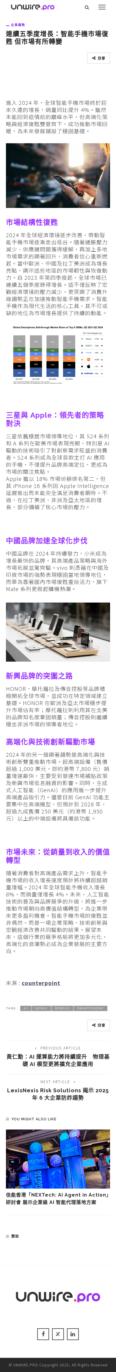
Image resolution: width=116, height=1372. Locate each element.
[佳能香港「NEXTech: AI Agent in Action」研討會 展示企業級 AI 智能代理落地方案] (58, 1159)
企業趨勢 (18, 25)
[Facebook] (43, 1334)
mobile (62, 1008)
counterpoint (41, 983)
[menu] (102, 7)
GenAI (41, 1008)
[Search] (87, 7)
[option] (58, 1168)
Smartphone (90, 1008)
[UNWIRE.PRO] (32, 6)
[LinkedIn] (73, 1334)
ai (26, 1008)
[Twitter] (58, 1334)
